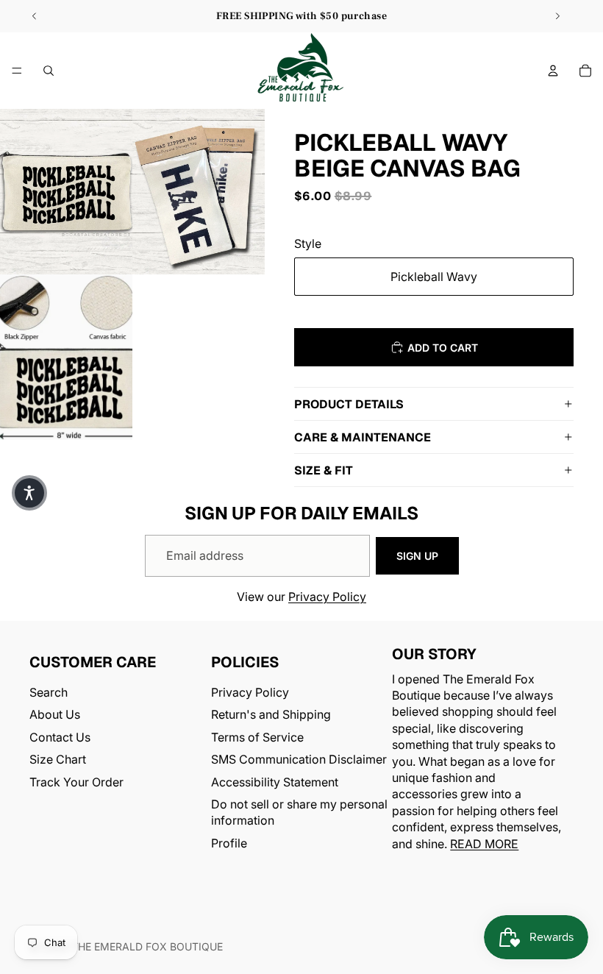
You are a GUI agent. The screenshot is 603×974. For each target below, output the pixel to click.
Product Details (349, 404)
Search (48, 692)
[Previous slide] (34, 16)
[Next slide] (557, 16)
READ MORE (484, 843)
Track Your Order (76, 782)
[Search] (48, 70)
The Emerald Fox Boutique (147, 946)
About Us (54, 715)
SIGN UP (417, 556)
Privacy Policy (327, 596)
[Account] (553, 70)
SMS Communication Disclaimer (299, 759)
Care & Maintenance (362, 437)
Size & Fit (323, 470)
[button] (29, 493)
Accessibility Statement (274, 782)
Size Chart (57, 759)
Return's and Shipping (271, 715)
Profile (229, 843)
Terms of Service (257, 737)
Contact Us (59, 737)
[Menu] (17, 71)
